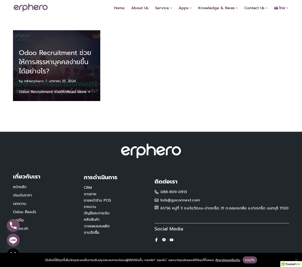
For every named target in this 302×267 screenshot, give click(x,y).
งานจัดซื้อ (91, 232)
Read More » (78, 92)
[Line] (13, 240)
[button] (171, 8)
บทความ (19, 204)
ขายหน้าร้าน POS (97, 200)
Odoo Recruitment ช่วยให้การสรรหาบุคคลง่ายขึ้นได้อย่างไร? (55, 62)
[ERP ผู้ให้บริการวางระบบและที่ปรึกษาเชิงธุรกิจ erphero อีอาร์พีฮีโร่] (32, 7)
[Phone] (13, 225)
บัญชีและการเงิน (96, 213)
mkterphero (34, 81)
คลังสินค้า (92, 219)
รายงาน (90, 207)
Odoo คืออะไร (24, 212)
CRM (88, 188)
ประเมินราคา (22, 195)
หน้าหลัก (19, 187)
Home (119, 8)
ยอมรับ (250, 260)
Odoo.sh (20, 228)
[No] (296, 260)
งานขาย (90, 194)
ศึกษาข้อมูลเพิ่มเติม (227, 260)
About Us (139, 8)
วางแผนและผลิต (97, 226)
